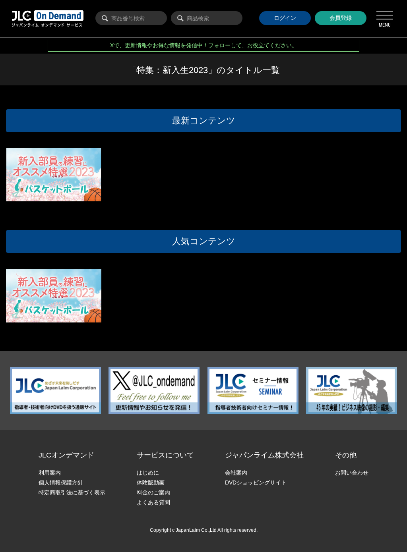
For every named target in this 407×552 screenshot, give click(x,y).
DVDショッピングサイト (256, 482)
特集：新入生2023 (67, 192)
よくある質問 (153, 502)
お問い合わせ (351, 472)
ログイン (285, 18)
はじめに (148, 472)
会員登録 (340, 18)
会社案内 (236, 472)
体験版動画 (151, 482)
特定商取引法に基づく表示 (72, 492)
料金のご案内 (153, 492)
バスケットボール (30, 192)
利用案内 (50, 472)
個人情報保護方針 (61, 482)
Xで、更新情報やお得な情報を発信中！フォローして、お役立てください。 (203, 45)
